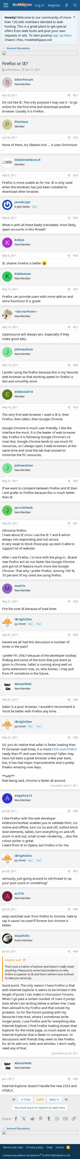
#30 (75, 481)
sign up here (61, 35)
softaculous (12, 69)
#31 (75, 523)
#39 (75, 951)
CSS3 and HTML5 (64, 749)
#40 (75, 1079)
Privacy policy (35, 1147)
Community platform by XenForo (37, 1155)
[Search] (75, 5)
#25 (75, 255)
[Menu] (6, 5)
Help (49, 1147)
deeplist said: (13, 960)
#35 (75, 737)
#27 (75, 327)
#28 (75, 365)
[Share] (69, 95)
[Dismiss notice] (74, 17)
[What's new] (66, 5)
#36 (75, 811)
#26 (75, 289)
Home (60, 1147)
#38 (75, 909)
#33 (75, 635)
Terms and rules (13, 1147)
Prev (27, 1099)
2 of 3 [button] (40, 1099)
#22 (75, 137)
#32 (75, 601)
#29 (75, 407)
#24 (75, 218)
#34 (75, 699)
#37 (75, 871)
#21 (75, 95)
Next (52, 1099)
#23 (75, 175)
